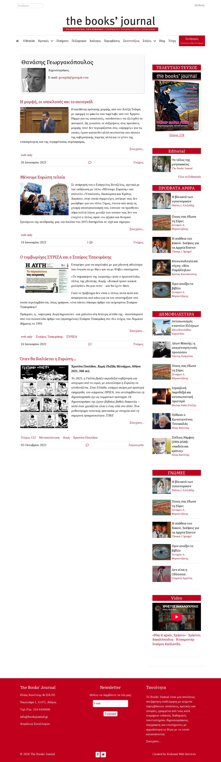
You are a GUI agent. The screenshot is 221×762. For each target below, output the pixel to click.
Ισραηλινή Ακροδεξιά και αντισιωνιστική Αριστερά (182, 394)
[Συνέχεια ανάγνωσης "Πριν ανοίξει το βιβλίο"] (161, 289)
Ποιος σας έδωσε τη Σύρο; (184, 218)
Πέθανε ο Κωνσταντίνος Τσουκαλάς (182, 419)
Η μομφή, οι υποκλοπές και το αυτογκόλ (56, 101)
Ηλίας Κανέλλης (180, 427)
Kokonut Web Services (181, 754)
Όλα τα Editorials (189, 176)
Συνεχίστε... (137, 149)
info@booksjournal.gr (34, 716)
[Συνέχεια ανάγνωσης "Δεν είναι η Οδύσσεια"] (161, 573)
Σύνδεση (199, 5)
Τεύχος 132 (28, 437)
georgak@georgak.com (73, 77)
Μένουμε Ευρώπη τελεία (42, 177)
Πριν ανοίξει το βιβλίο (182, 285)
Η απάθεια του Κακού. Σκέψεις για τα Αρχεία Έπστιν (185, 242)
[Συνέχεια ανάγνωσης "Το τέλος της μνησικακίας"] (161, 163)
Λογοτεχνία (136, 445)
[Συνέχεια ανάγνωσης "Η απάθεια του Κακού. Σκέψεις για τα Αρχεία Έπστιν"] (161, 244)
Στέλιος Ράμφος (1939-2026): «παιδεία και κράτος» (183, 444)
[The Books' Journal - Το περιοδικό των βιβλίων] (110, 22)
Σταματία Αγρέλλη (182, 578)
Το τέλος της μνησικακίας (181, 161)
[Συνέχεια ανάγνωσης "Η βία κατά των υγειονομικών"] (161, 200)
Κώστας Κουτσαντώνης (184, 274)
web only (27, 155)
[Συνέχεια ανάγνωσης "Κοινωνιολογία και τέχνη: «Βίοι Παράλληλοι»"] (161, 267)
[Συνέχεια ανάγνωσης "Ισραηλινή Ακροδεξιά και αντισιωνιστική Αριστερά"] (161, 396)
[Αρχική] (19, 41)
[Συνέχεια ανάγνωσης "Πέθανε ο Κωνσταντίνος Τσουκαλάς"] (161, 421)
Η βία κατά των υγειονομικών (182, 198)
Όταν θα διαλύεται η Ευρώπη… (48, 358)
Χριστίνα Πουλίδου (85, 437)
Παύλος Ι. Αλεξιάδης (183, 205)
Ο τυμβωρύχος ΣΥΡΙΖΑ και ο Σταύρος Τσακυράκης (65, 257)
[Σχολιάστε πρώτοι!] (89, 162)
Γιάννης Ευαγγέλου (182, 356)
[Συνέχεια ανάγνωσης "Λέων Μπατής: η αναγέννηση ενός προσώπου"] (161, 349)
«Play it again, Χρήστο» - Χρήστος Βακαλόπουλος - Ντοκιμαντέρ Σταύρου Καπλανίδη (176, 639)
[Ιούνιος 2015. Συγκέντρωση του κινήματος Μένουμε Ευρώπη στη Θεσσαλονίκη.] (45, 199)
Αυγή (66, 437)
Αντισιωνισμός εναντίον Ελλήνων (185, 323)
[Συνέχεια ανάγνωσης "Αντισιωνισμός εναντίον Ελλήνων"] (161, 327)
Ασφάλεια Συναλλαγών (35, 724)
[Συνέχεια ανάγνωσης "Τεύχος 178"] (176, 101)
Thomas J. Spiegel (182, 251)
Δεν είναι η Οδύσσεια (179, 571)
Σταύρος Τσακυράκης (49, 336)
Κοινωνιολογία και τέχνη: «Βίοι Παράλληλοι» (185, 265)
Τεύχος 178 (176, 135)
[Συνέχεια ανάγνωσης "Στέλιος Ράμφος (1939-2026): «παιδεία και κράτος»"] (161, 445)
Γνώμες (138, 162)
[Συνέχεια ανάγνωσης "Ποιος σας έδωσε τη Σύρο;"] (161, 222)
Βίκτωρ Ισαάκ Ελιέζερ (184, 405)
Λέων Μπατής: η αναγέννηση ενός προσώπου (184, 347)
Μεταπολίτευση (49, 437)
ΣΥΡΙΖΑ (71, 336)
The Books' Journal (182, 168)
